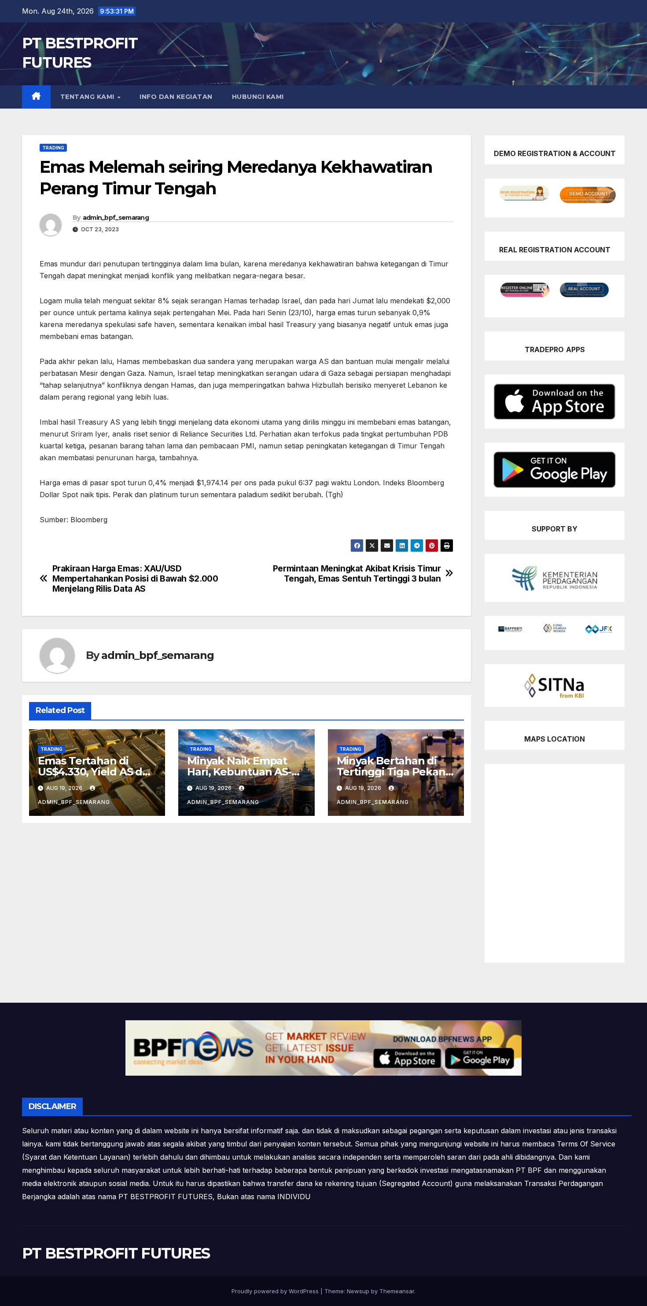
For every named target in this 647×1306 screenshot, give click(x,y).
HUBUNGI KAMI (258, 97)
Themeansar (396, 1291)
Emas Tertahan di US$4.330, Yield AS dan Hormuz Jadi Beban (96, 771)
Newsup (358, 1291)
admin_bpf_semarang (116, 218)
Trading (53, 147)
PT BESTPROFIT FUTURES (116, 1253)
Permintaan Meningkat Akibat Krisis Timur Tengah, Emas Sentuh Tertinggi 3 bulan (357, 574)
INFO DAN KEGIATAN (176, 97)
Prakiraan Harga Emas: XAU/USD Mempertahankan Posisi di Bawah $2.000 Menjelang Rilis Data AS (135, 579)
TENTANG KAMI (88, 97)
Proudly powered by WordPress (276, 1291)
